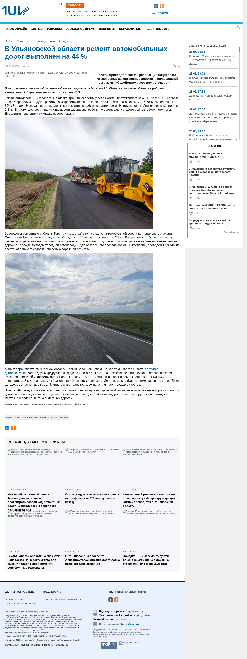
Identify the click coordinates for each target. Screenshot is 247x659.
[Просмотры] (174, 65)
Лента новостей (207, 46)
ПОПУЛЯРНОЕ (214, 146)
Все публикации (231, 232)
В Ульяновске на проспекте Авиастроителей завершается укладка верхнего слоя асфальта (92, 559)
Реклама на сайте (14, 599)
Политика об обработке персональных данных (26, 611)
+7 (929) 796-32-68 (135, 611)
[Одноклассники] (13, 428)
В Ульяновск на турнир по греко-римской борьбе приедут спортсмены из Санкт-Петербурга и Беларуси (213, 189)
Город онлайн (15, 28)
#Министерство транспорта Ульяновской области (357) (37, 417)
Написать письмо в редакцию (21, 603)
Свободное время (80, 28)
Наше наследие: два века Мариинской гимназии (206, 155)
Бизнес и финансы (46, 28)
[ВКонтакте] (7, 428)
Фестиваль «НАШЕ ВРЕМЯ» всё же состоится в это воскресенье (212, 206)
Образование (130, 28)
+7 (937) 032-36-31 (143, 615)
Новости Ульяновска (18, 41)
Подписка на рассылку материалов (62, 599)
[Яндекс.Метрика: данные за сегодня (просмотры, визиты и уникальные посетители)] (129, 643)
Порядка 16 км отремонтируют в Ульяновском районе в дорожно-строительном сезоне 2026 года (146, 559)
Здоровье (107, 28)
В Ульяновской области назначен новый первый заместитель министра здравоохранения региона (213, 139)
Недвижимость (157, 28)
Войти (163, 13)
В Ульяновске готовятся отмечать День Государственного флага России (212, 171)
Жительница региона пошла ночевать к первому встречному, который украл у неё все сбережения (213, 117)
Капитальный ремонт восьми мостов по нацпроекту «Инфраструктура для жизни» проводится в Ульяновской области (149, 500)
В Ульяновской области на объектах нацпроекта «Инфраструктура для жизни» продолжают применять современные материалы (34, 561)
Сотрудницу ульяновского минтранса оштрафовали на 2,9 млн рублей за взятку (92, 498)
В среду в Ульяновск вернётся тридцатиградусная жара (210, 222)
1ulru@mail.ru (130, 623)
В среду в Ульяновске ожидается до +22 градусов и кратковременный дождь (212, 59)
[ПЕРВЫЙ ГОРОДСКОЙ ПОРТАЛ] (15, 11)
